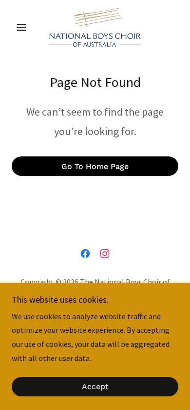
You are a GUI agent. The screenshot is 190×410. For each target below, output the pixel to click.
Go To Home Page (95, 166)
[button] (24, 27)
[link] (95, 27)
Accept (95, 387)
